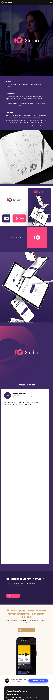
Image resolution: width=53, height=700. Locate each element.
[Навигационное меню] (51, 2)
